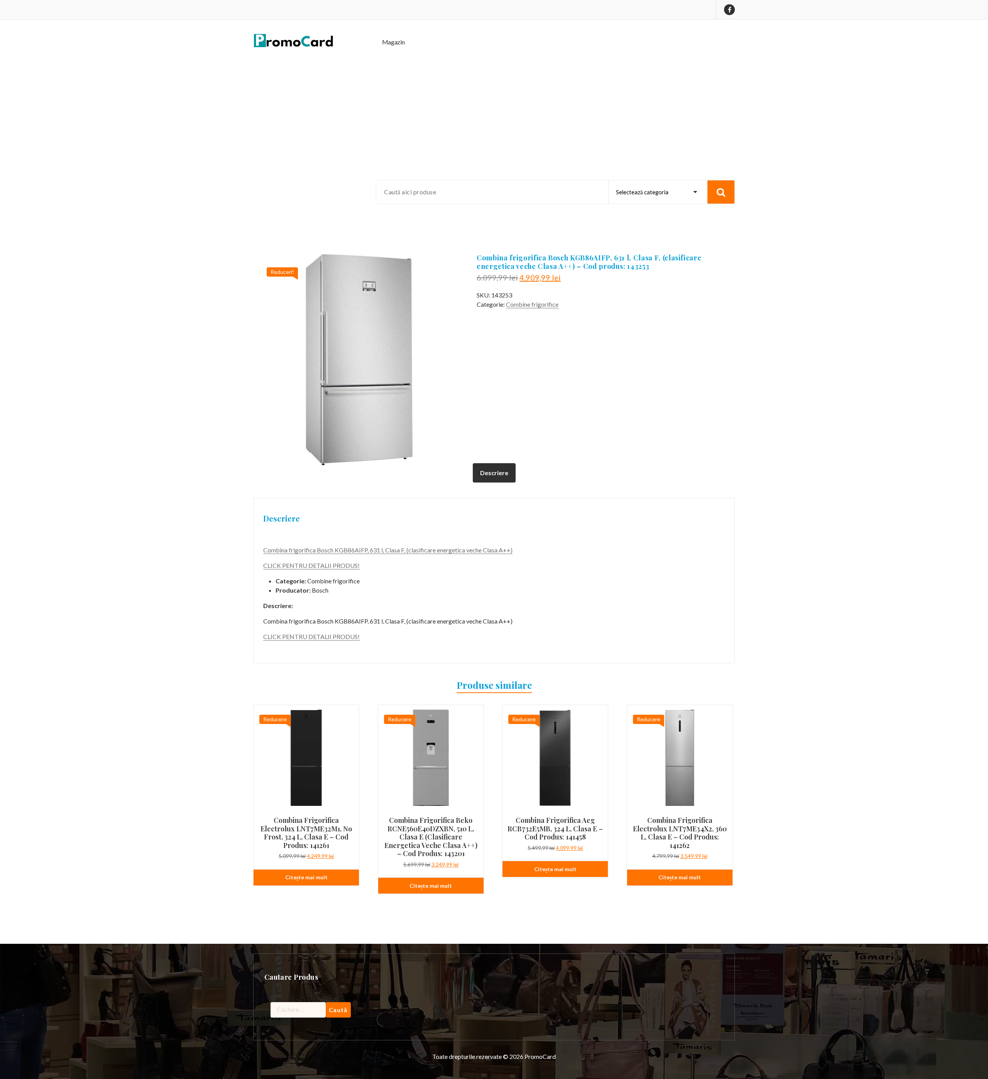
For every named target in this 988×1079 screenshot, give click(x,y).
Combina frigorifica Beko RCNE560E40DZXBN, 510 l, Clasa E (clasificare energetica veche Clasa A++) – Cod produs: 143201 (430, 837)
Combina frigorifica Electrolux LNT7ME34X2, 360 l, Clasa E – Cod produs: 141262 (680, 833)
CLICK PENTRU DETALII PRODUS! (311, 565)
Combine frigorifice (532, 304)
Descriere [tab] (494, 472)
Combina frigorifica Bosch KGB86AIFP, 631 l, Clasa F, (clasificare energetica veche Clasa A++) (388, 550)
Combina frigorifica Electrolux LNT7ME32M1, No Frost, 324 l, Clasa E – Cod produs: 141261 (306, 833)
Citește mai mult (306, 877)
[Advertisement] (494, 122)
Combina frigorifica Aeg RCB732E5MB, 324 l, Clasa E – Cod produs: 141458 (555, 828)
